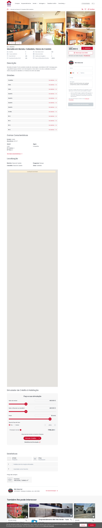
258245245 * (88, 48)
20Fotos (12, 42)
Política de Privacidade (48, 526)
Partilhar (92, 9)
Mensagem (72, 81)
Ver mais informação (51, 490)
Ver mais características (14, 154)
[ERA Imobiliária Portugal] (9, 4)
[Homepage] (8, 9)
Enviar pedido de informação (81, 104)
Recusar (83, 525)
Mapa (19, 42)
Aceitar (92, 525)
